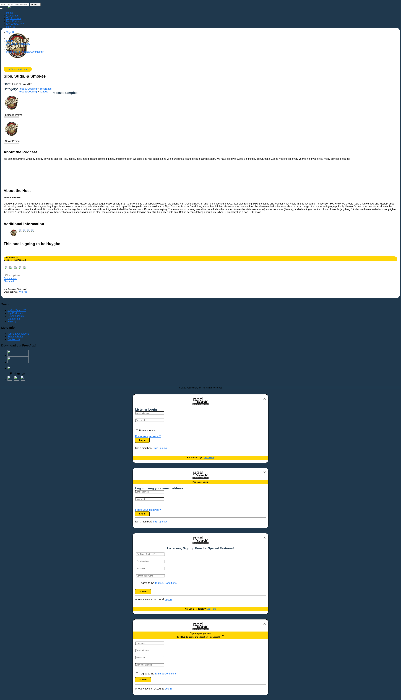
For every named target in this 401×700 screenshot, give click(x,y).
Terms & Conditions (18, 333)
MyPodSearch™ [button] (15, 24)
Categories (14, 318)
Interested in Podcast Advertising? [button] (25, 51)
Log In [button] (9, 41)
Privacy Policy (15, 336)
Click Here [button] (209, 457)
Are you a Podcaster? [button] (18, 43)
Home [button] (9, 12)
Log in (142, 440)
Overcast (9, 281)
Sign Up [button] (10, 32)
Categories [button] (12, 15)
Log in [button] (168, 599)
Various (43, 91)
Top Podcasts (15, 313)
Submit (142, 591)
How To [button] (10, 27)
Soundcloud (10, 278)
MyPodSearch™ (17, 310)
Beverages (45, 88)
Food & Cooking (28, 88)
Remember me (147, 430)
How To (12, 321)
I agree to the (158, 583)
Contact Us (14, 339)
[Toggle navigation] (1, 8)
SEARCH (35, 4)
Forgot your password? (148, 436)
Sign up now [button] (160, 448)
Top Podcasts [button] (13, 18)
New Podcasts (16, 316)
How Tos (23, 292)
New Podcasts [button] (14, 21)
